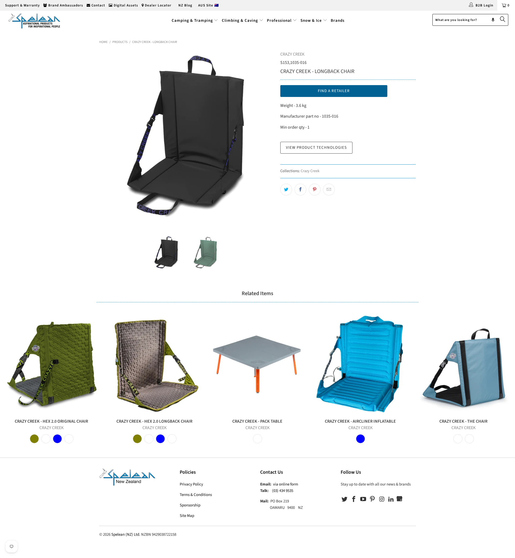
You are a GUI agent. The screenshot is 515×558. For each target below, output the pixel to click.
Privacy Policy (191, 484)
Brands (337, 20)
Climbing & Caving (240, 20)
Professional (279, 20)
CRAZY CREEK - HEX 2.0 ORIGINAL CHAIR (51, 363)
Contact (97, 5)
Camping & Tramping (192, 20)
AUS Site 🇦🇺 (208, 5)
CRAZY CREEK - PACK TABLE (257, 363)
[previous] (108, 139)
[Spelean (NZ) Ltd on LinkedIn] (391, 499)
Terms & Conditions (196, 495)
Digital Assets (125, 5)
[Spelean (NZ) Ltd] (43, 21)
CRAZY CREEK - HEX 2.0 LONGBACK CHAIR (154, 363)
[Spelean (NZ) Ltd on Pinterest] (373, 499)
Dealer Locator (157, 5)
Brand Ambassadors (65, 5)
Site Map (187, 516)
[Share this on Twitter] (286, 189)
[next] (265, 139)
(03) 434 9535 (282, 491)
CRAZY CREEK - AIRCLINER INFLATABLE (360, 363)
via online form (285, 484)
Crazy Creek (310, 171)
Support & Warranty (22, 5)
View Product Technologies (316, 147)
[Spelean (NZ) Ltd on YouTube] (363, 499)
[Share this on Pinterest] (315, 189)
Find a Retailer (334, 91)
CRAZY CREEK (292, 54)
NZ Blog (184, 5)
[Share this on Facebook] (300, 189)
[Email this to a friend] (329, 189)
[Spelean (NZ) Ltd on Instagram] (382, 499)
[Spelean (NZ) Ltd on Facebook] (354, 499)
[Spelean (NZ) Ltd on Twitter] (345, 499)
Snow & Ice (311, 20)
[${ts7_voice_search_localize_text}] (493, 20)
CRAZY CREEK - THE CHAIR (463, 363)
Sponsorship (190, 505)
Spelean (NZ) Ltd (125, 534)
